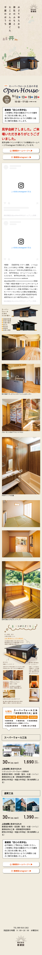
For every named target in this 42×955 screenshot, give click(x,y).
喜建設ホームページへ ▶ (22, 150)
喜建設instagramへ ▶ (22, 157)
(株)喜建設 (7, 301)
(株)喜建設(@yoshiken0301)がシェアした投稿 (20, 215)
